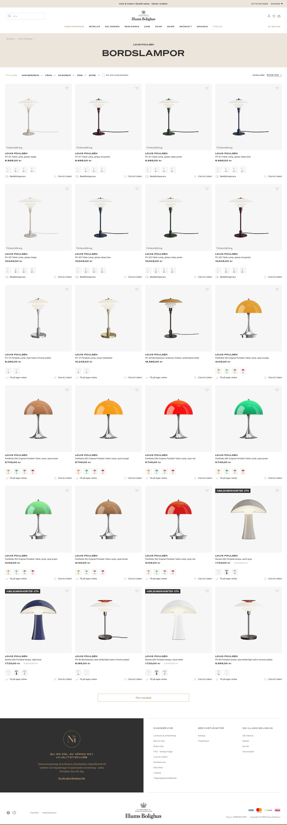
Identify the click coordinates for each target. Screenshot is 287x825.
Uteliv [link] (217, 26)
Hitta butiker (259, 3)
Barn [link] (171, 26)
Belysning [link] (112, 26)
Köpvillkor (158, 767)
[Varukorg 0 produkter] (279, 15)
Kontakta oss (159, 762)
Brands (11, 38)
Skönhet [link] (186, 26)
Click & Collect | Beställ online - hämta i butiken (143, 3)
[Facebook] (8, 812)
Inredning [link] (132, 26)
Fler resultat (143, 697)
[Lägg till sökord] (9, 16)
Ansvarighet (248, 751)
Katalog (201, 735)
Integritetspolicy (49, 812)
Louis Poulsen (25, 38)
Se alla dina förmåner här (71, 778)
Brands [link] (202, 26)
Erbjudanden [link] (74, 26)
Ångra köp (158, 746)
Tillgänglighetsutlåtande (165, 778)
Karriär (245, 746)
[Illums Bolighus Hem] (143, 15)
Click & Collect (160, 756)
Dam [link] (147, 26)
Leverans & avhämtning (164, 735)
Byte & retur (159, 741)
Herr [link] (158, 26)
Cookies (157, 772)
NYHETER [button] (273, 75)
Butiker (245, 741)
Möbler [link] (94, 26)
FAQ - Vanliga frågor (163, 751)
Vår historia (247, 735)
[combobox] (26, 16)
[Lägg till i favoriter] (66, 88)
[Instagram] (14, 812)
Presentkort (203, 741)
